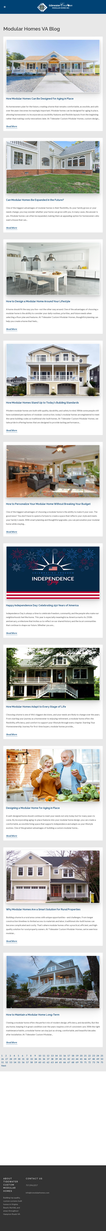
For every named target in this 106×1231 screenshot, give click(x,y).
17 (68, 1055)
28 (11, 1059)
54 (15, 1062)
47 (89, 1059)
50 (102, 1059)
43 (73, 1059)
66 (64, 1062)
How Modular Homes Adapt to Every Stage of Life (36, 706)
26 (2, 1059)
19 (77, 1055)
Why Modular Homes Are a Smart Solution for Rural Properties (43, 909)
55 (19, 1062)
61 (44, 1062)
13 (52, 1055)
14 (56, 1055)
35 (40, 1059)
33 (31, 1059)
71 (85, 1062)
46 (85, 1059)
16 (64, 1055)
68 (73, 1062)
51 (2, 1062)
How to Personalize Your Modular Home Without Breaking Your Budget (48, 503)
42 (68, 1059)
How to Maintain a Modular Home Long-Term (32, 1014)
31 (23, 1059)
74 (97, 1062)
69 (77, 1062)
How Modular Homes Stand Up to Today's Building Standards (42, 402)
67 (68, 1062)
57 (27, 1062)
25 (102, 1055)
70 (81, 1062)
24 (97, 1055)
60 (40, 1062)
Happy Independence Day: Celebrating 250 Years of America (42, 605)
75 (102, 1062)
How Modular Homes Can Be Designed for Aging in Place (40, 98)
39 (56, 1059)
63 (52, 1062)
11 (44, 1055)
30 (19, 1059)
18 (73, 1055)
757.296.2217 (32, 1185)
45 (81, 1059)
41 (64, 1059)
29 (15, 1059)
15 (60, 1055)
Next (3, 1065)
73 (93, 1062)
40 (60, 1059)
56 (23, 1062)
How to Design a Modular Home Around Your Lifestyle (38, 301)
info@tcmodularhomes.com (37, 1192)
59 (35, 1062)
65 (60, 1062)
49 (97, 1059)
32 (27, 1059)
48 (93, 1059)
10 (40, 1055)
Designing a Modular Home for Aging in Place (33, 807)
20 (81, 1055)
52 (6, 1062)
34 (35, 1059)
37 (48, 1059)
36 (44, 1059)
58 (31, 1062)
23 (93, 1055)
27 (6, 1059)
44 (77, 1059)
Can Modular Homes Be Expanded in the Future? (35, 199)
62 (48, 1062)
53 (11, 1062)
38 (52, 1059)
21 (85, 1055)
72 (89, 1062)
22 (89, 1055)
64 (56, 1062)
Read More (11, 126)
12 (48, 1055)
